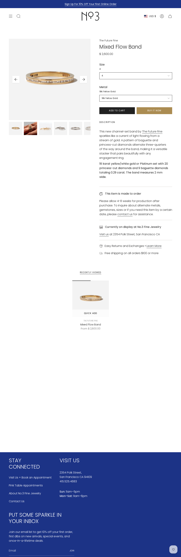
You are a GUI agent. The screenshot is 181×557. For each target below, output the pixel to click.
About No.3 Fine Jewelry (25, 493)
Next (83, 79)
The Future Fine (108, 40)
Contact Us (16, 501)
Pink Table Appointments (26, 485)
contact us (125, 214)
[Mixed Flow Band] (90, 299)
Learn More (154, 246)
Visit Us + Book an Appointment (30, 477)
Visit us (104, 234)
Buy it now (154, 110)
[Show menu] (10, 16)
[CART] (170, 16)
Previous (15, 79)
